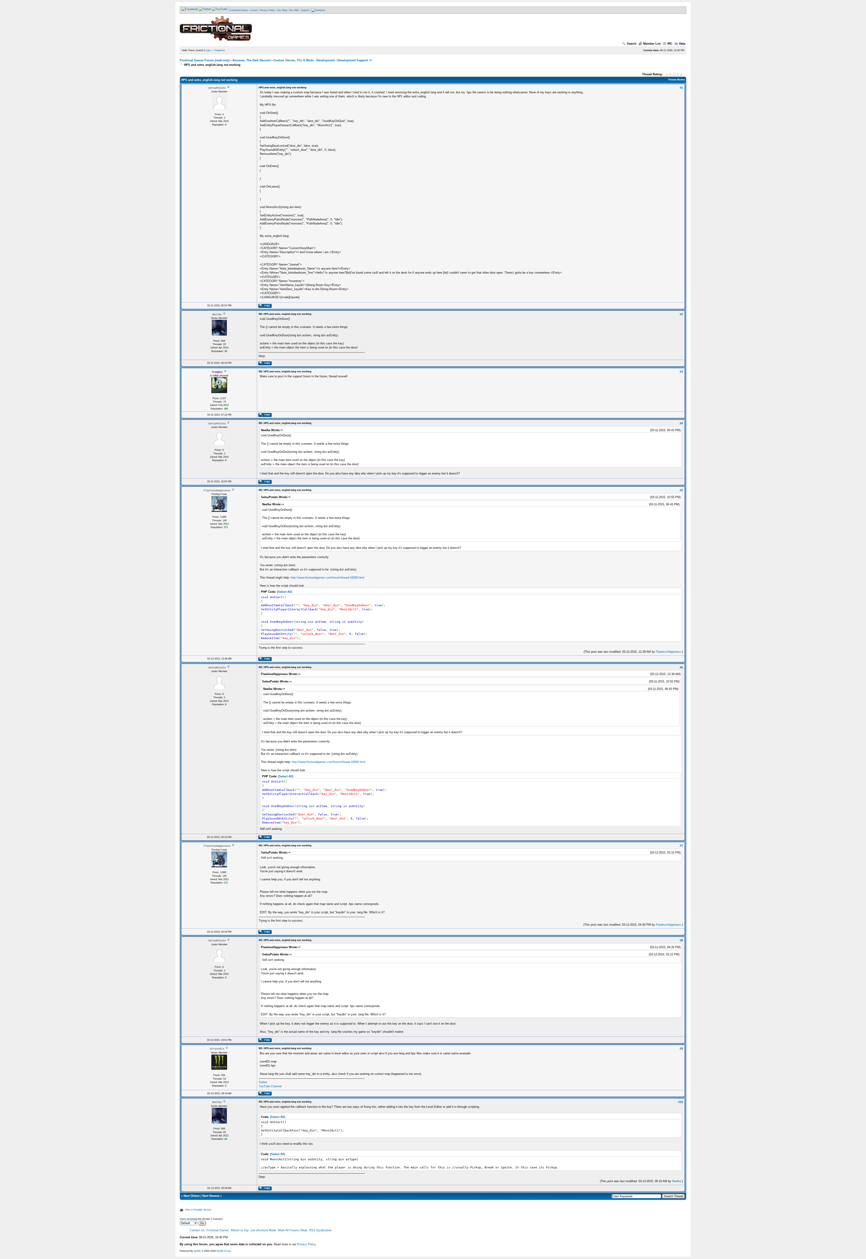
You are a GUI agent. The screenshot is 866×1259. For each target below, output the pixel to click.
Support (305, 10)
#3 (681, 371)
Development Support (352, 60)
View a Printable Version (198, 1209)
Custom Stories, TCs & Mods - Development (304, 60)
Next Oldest (192, 1195)
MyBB (197, 1251)
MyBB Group (223, 1251)
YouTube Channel (270, 1086)
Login (208, 50)
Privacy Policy (267, 10)
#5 (681, 490)
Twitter (263, 1082)
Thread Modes (676, 79)
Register (219, 50)
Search (631, 43)
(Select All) (284, 591)
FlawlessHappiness (668, 651)
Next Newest (210, 1195)
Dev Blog (282, 10)
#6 (681, 667)
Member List (652, 43)
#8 (681, 940)
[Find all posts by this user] (265, 307)
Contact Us (197, 1230)
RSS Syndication (320, 1230)
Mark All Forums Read (292, 1230)
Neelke (676, 1181)
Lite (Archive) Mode (263, 1230)
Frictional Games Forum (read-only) (205, 60)
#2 (681, 314)
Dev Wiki (294, 10)
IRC (669, 43)
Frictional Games (239, 10)
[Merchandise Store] (318, 10)
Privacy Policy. (307, 1244)
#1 (681, 87)
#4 (681, 423)
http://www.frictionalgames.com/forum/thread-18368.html (327, 577)
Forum (254, 10)
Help (682, 43)
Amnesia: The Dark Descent (251, 60)
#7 (681, 845)
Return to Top (240, 1230)
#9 (681, 1048)
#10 (680, 1102)
